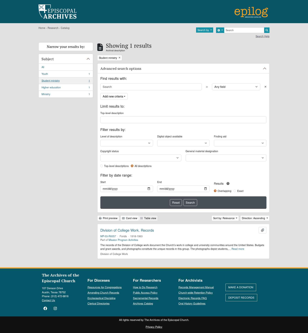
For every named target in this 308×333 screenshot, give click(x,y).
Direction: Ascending (254, 218)
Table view (149, 218)
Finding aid (220, 136)
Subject (48, 58)
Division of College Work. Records (127, 230)
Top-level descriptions (116, 166)
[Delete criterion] (265, 87)
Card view (131, 218)
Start (103, 182)
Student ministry (65, 81)
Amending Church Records (103, 292)
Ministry (65, 94)
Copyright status (109, 151)
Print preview (109, 218)
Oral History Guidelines (192, 303)
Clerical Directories (99, 303)
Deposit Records (241, 297)
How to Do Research (145, 287)
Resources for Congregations (105, 287)
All (43, 67)
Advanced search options (120, 68)
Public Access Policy (145, 292)
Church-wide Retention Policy (195, 292)
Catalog (65, 28)
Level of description (111, 136)
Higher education (65, 88)
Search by (203, 30)
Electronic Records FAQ (192, 298)
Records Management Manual (196, 287)
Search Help (263, 36)
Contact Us (48, 300)
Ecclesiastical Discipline (101, 298)
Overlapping (224, 191)
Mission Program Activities (123, 240)
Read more (238, 249)
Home (41, 28)
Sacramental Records (145, 298)
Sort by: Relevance (224, 218)
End (159, 182)
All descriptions (143, 166)
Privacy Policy (154, 327)
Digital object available (169, 136)
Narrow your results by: (66, 46)
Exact (240, 191)
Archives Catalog (143, 303)
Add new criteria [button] (113, 96)
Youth (65, 74)
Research (53, 28)
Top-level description (112, 113)
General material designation (202, 151)
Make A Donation (240, 287)
